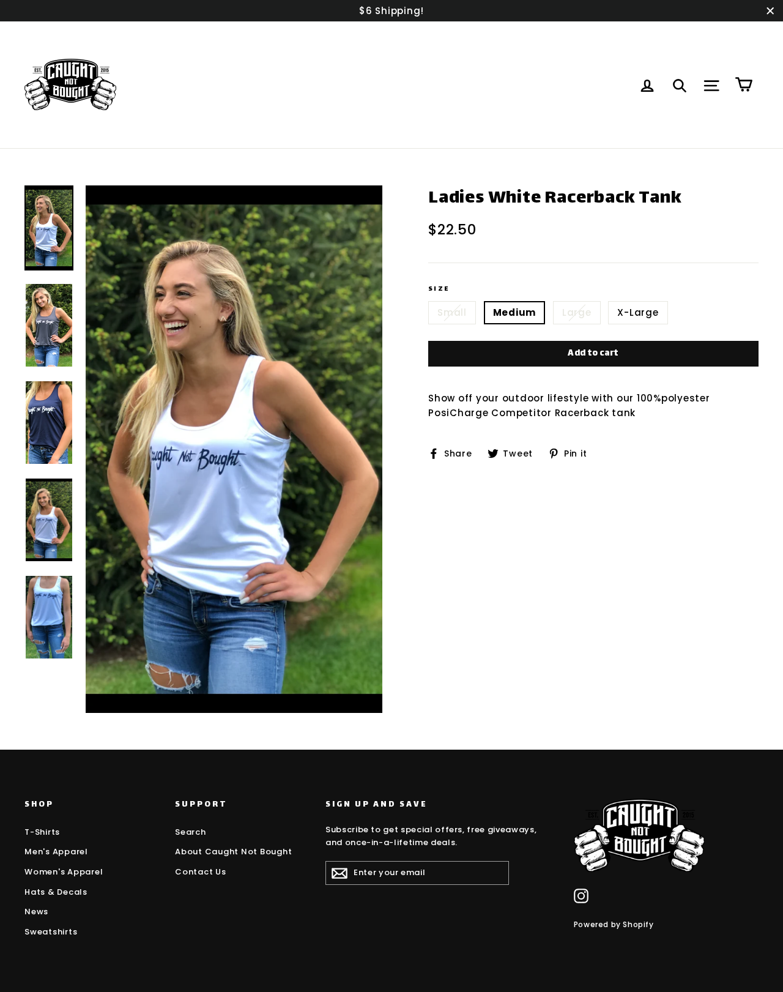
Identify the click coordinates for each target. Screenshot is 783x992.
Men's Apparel (56, 851)
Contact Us (200, 872)
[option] (234, 449)
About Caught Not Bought (233, 851)
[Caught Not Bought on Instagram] (581, 896)
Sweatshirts (50, 932)
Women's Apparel (63, 872)
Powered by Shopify (614, 924)
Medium (514, 312)
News (36, 911)
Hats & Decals (55, 892)
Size (439, 290)
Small (452, 312)
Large (577, 312)
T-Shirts (42, 832)
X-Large (637, 312)
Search (190, 832)
